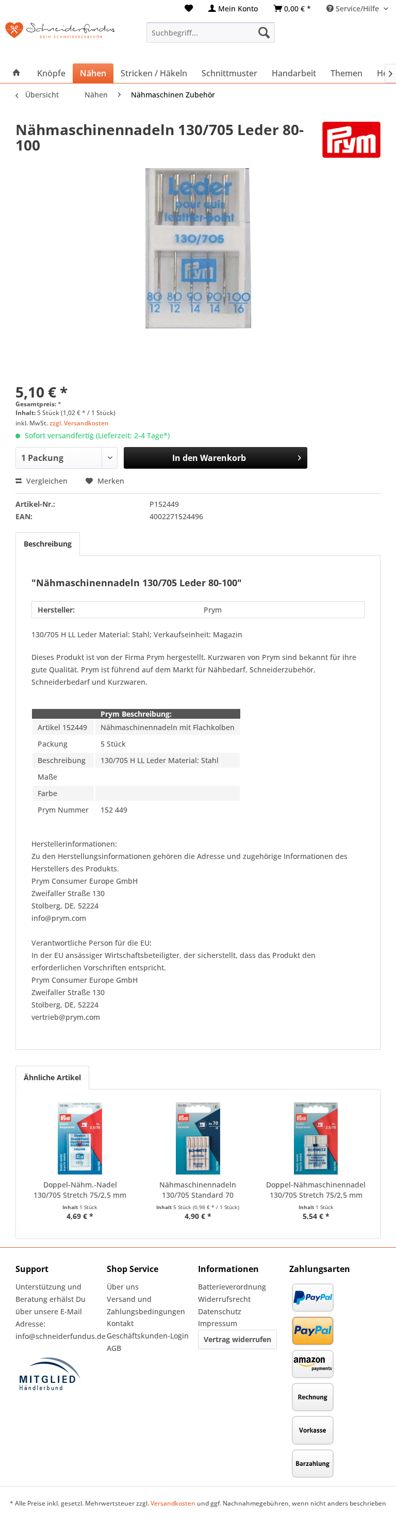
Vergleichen (46, 481)
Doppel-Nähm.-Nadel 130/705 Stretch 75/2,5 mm (80, 1190)
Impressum (217, 1323)
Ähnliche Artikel (52, 1077)
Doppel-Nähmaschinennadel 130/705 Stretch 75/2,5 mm (316, 1190)
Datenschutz (219, 1311)
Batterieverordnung (232, 1287)
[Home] (16, 73)
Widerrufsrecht (224, 1299)
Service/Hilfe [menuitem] (357, 8)
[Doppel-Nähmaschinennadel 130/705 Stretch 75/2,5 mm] (316, 1138)
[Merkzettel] (189, 8)
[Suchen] (264, 32)
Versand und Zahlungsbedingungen (146, 1305)
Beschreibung (48, 544)
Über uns (123, 1287)
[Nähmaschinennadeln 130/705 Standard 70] (198, 1138)
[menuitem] (189, 8)
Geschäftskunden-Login (148, 1336)
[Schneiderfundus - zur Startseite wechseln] (59, 37)
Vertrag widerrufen (237, 1339)
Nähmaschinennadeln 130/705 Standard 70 (197, 1190)
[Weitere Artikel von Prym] (351, 140)
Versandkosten (173, 1503)
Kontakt (120, 1323)
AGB (114, 1348)
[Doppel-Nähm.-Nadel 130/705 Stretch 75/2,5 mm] (80, 1138)
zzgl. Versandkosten (79, 423)
